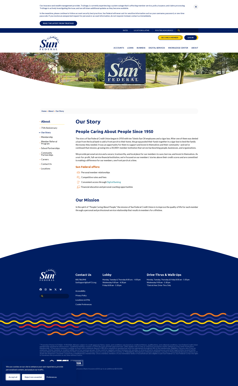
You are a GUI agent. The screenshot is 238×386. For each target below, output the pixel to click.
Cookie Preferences (83, 304)
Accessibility (80, 291)
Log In (190, 37)
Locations (45, 168)
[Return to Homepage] (51, 274)
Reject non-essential (33, 377)
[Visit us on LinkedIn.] (50, 289)
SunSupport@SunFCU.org (85, 282)
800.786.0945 (80, 280)
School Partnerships (50, 148)
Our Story (46, 132)
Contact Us (46, 164)
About (51, 111)
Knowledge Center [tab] (178, 48)
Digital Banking (114, 182)
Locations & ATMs (141, 30)
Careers (45, 159)
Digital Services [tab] (157, 48)
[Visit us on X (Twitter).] (55, 289)
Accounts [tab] (119, 48)
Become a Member (169, 37)
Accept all (13, 377)
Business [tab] (141, 48)
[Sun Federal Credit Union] (52, 42)
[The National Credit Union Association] (76, 363)
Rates (125, 30)
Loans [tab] (130, 48)
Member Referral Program (49, 142)
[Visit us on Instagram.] (45, 289)
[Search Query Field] (178, 30)
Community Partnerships (47, 153)
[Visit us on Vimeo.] (60, 289)
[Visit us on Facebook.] (40, 289)
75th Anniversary (49, 128)
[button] (195, 6)
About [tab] (194, 48)
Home (44, 111)
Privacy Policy (81, 295)
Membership (47, 137)
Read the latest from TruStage (58, 23)
